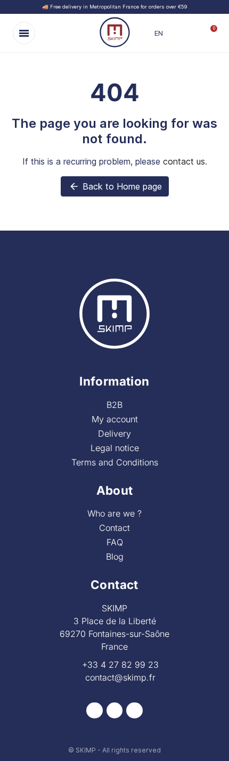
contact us (184, 161)
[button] (24, 33)
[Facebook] (94, 710)
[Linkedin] (134, 710)
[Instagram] (115, 710)
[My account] (191, 33)
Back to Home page (115, 186)
